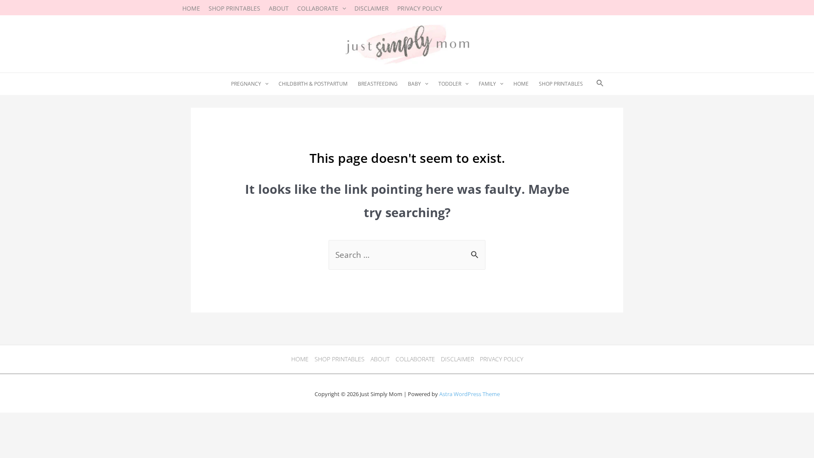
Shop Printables (340, 359)
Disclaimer (457, 359)
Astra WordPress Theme (469, 394)
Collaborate (415, 359)
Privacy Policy (501, 359)
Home (300, 359)
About (380, 359)
